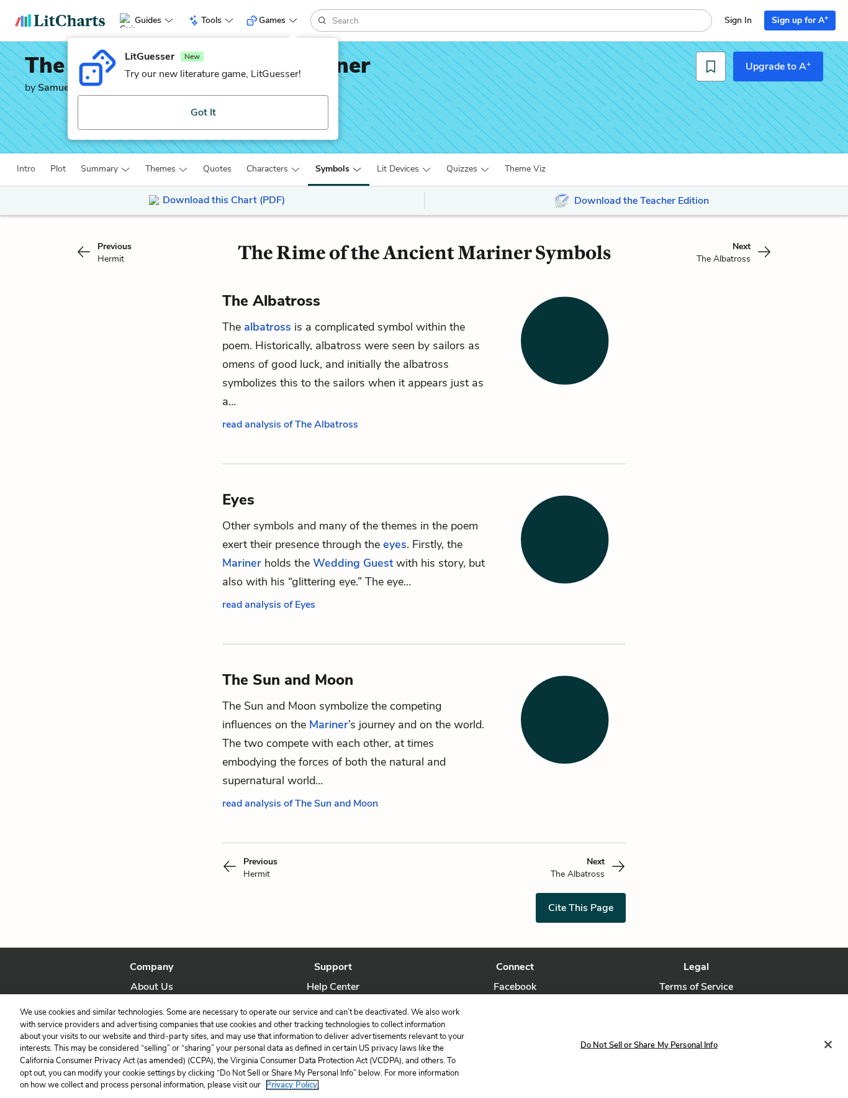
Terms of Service (696, 987)
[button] (26, 169)
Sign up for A (800, 19)
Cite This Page (580, 908)
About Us (151, 987)
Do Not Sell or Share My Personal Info (649, 1044)
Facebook (515, 987)
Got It (203, 112)
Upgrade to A (778, 65)
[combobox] (520, 20)
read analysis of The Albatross (290, 424)
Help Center (333, 987)
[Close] (828, 1044)
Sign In (738, 20)
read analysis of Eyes (268, 604)
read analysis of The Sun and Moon (300, 803)
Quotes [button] (217, 169)
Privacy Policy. (292, 1085)
